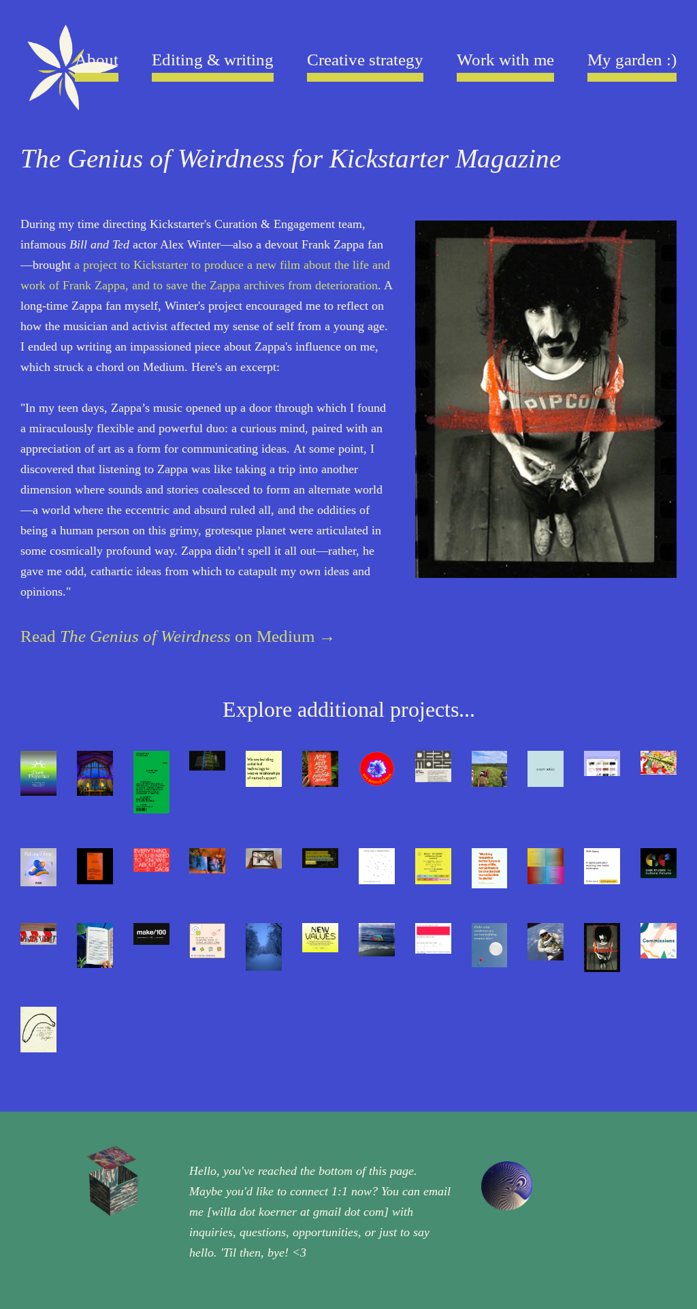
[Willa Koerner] (70, 73)
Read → (178, 636)
